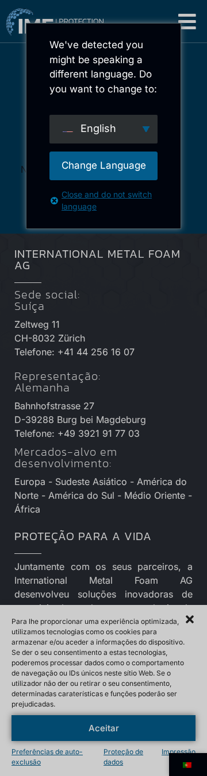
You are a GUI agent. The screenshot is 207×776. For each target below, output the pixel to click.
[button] (188, 21)
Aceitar (104, 728)
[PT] (188, 764)
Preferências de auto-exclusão (47, 756)
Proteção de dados (123, 756)
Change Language (104, 165)
